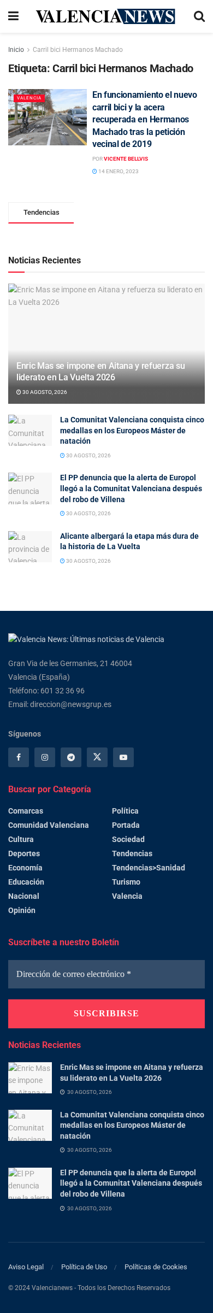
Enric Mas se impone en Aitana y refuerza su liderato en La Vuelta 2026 (100, 371)
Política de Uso (84, 1267)
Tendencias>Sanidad (148, 867)
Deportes (24, 853)
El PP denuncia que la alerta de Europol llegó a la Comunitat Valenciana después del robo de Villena (131, 488)
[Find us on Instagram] (44, 757)
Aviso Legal (26, 1267)
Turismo (126, 882)
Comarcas (25, 810)
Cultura (21, 839)
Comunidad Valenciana (48, 825)
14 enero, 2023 (118, 171)
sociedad (128, 839)
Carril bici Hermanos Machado (78, 50)
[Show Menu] (13, 16)
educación (26, 882)
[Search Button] (199, 16)
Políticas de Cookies (156, 1267)
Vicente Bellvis (126, 159)
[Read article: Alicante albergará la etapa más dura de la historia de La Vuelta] (30, 546)
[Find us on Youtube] (123, 757)
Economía (25, 867)
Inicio (16, 50)
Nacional (23, 896)
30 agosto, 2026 (44, 392)
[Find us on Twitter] (97, 757)
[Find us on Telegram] (71, 757)
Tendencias (132, 853)
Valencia (29, 98)
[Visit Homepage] (106, 16)
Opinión (22, 910)
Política (125, 810)
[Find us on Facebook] (18, 757)
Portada (126, 825)
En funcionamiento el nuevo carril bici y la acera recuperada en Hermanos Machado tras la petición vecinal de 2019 (144, 119)
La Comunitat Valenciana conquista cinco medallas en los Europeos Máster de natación (132, 430)
